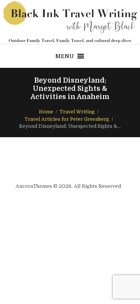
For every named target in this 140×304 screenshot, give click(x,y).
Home (46, 112)
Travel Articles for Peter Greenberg (66, 119)
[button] (64, 56)
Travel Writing (77, 112)
